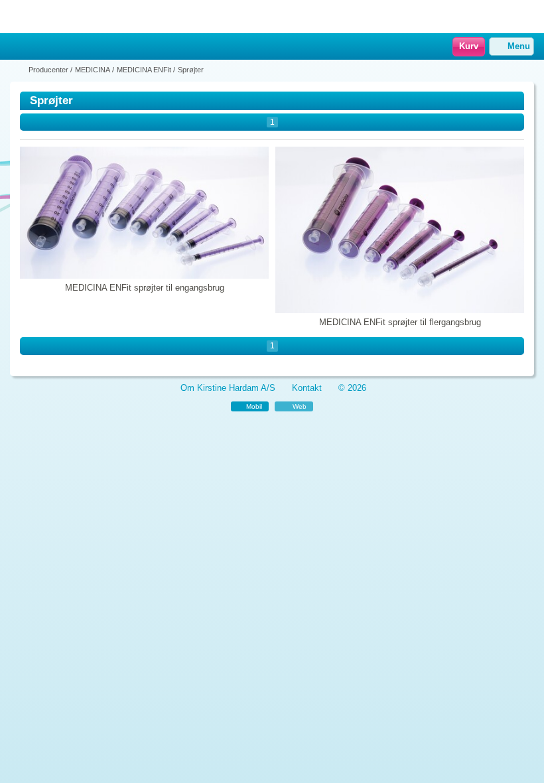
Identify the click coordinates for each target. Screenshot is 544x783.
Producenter (48, 70)
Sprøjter (191, 70)
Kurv (468, 46)
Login (36, 47)
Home (16, 47)
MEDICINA (92, 70)
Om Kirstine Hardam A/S (227, 388)
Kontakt (307, 388)
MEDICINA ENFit (144, 70)
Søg (53, 47)
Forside (18, 69)
